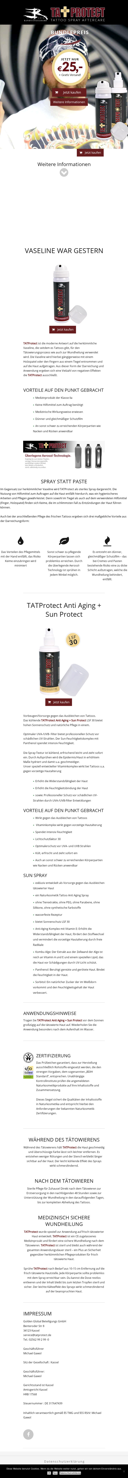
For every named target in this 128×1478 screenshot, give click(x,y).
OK (49, 1473)
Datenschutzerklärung (64, 1461)
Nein (55, 1473)
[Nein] (124, 1471)
